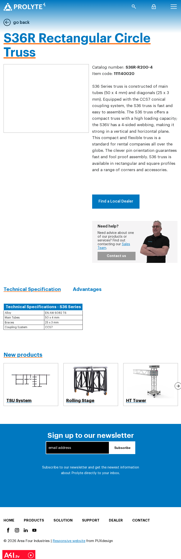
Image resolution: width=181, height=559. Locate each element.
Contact (141, 520)
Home (9, 520)
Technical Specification (32, 289)
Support (90, 520)
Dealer (116, 520)
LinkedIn (25, 530)
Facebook (8, 530)
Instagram (16, 530)
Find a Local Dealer (116, 201)
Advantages (87, 289)
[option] (31, 384)
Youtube (34, 530)
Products (34, 520)
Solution (63, 520)
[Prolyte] (24, 7)
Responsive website (69, 541)
